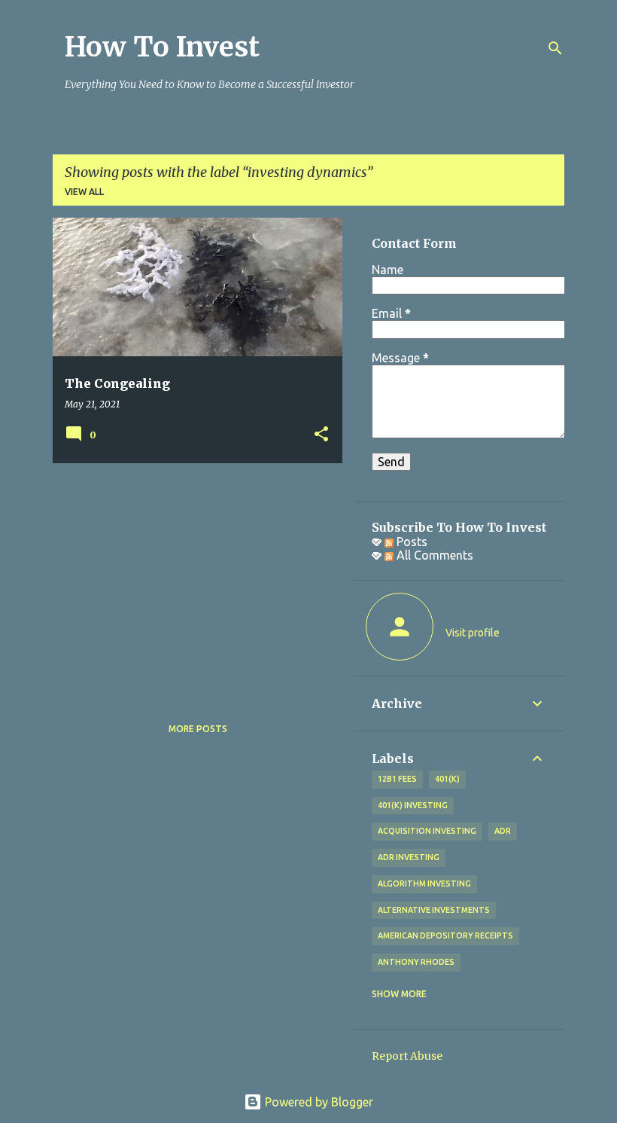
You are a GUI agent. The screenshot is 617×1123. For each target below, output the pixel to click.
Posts (410, 541)
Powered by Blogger (317, 1102)
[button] (321, 435)
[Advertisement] (192, 580)
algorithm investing (424, 883)
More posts (198, 729)
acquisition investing (427, 830)
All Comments (433, 555)
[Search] (555, 48)
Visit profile (472, 633)
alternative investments (434, 909)
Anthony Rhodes (416, 961)
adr (502, 830)
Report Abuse (407, 1056)
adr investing (408, 857)
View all (84, 192)
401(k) (447, 778)
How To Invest (162, 47)
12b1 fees (397, 778)
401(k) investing (413, 805)
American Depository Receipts (445, 935)
